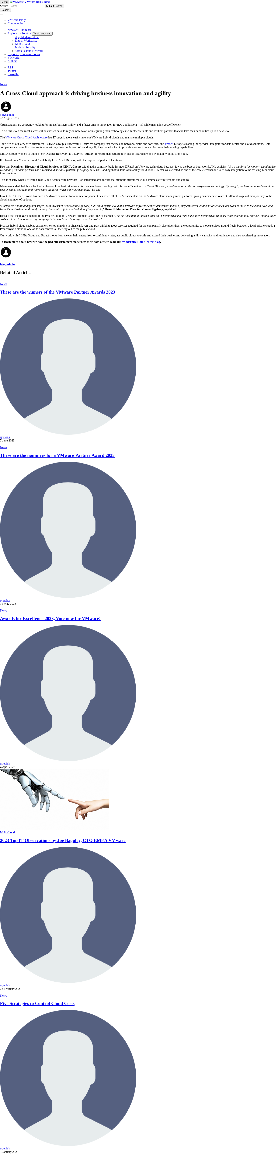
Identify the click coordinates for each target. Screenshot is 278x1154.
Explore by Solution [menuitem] (20, 33)
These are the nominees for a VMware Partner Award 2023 (57, 455)
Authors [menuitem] (12, 61)
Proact (168, 143)
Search (4, 5)
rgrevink (5, 437)
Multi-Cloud (7, 832)
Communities (15, 23)
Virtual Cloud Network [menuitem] (29, 50)
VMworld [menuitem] (13, 57)
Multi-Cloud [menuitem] (22, 44)
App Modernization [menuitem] (27, 37)
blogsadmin (7, 114)
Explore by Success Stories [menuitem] (24, 54)
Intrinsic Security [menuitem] (25, 47)
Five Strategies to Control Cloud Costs (37, 1003)
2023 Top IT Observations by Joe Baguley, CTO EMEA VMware (63, 840)
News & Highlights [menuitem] (19, 29)
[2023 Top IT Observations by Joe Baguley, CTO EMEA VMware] (54, 829)
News (3, 84)
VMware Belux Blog (37, 1)
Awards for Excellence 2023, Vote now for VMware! (50, 618)
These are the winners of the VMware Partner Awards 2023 (57, 292)
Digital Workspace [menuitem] (26, 40)
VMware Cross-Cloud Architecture (26, 137)
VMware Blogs (17, 20)
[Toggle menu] (1, 14)
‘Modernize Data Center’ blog (140, 241)
